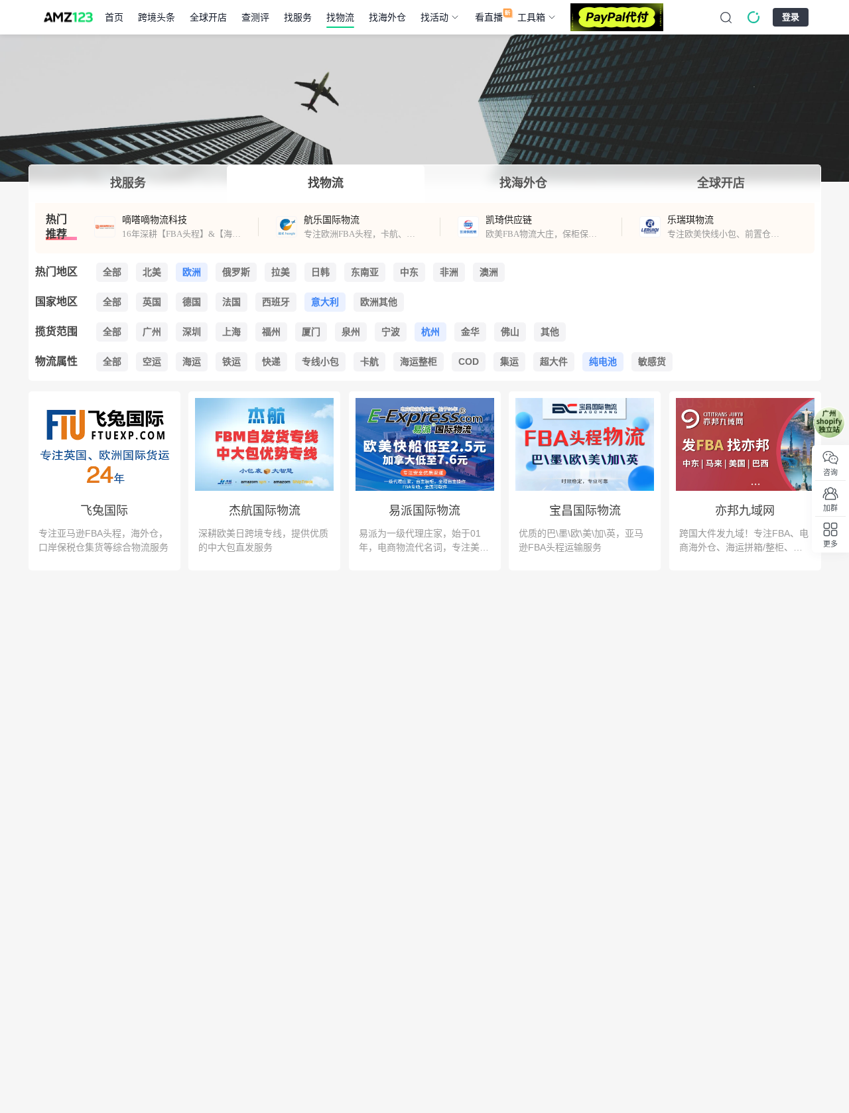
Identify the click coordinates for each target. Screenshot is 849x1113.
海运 (191, 361)
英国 (152, 301)
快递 (271, 361)
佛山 (510, 331)
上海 (231, 331)
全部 (112, 272)
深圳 (191, 331)
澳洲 (489, 272)
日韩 (320, 272)
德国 (191, 301)
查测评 (255, 17)
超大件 (554, 361)
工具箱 (531, 17)
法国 (231, 301)
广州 (152, 331)
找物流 (340, 17)
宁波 (390, 331)
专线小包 (320, 361)
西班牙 (276, 301)
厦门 (311, 331)
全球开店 (208, 17)
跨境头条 (156, 17)
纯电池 (603, 361)
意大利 (325, 301)
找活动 (434, 17)
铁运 (231, 361)
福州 (271, 331)
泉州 (351, 331)
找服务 (298, 17)
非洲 (449, 272)
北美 (152, 272)
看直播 (489, 17)
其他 (550, 331)
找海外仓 (387, 17)
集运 (509, 361)
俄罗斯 (236, 272)
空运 (152, 361)
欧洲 (191, 272)
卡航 (369, 361)
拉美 (280, 272)
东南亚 (365, 272)
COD (468, 361)
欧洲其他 (378, 301)
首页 (114, 17)
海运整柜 (418, 361)
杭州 (430, 331)
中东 (409, 272)
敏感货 (652, 361)
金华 (470, 331)
